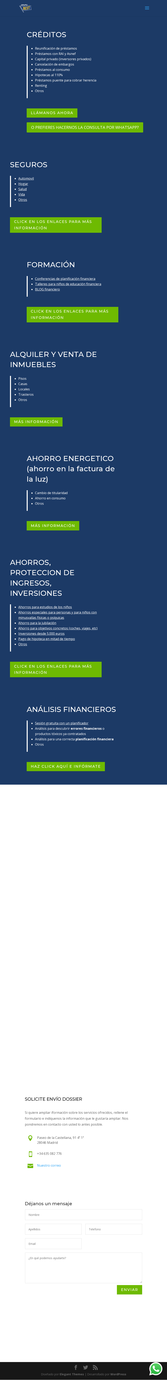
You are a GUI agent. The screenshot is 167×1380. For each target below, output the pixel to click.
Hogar (23, 184)
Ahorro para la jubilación (37, 623)
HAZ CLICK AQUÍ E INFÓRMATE (66, 766)
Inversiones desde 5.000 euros (41, 633)
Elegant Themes (72, 1374)
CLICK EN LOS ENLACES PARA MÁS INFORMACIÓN (53, 224)
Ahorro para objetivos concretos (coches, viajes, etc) (58, 628)
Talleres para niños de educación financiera (68, 284)
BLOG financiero (47, 289)
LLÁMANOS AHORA (52, 113)
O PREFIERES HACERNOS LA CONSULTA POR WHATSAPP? (85, 127)
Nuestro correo (49, 1165)
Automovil (26, 178)
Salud (22, 189)
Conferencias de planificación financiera (65, 278)
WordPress (118, 1374)
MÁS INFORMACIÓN (36, 422)
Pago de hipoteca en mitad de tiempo (46, 639)
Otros (22, 199)
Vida (21, 194)
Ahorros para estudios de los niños (45, 607)
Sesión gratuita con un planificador (61, 723)
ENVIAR (129, 1290)
